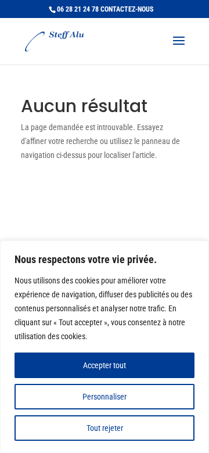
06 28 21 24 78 (78, 9)
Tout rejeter (105, 428)
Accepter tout (104, 365)
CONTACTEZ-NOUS (126, 9)
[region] (104, 346)
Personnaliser (104, 396)
